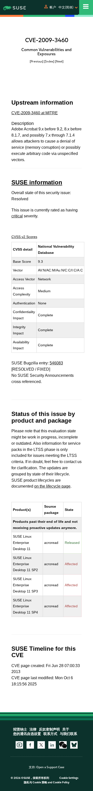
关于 (65, 729)
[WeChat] (63, 745)
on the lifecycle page (52, 486)
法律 (33, 729)
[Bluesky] (74, 745)
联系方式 (50, 734)
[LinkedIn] (52, 745)
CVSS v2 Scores (24, 237)
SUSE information (36, 182)
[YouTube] (19, 745)
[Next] (59, 61)
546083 (56, 363)
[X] (41, 745)
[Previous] (36, 61)
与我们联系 (68, 734)
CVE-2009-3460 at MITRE (34, 113)
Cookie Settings (68, 778)
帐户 (53, 7)
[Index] (49, 61)
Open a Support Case (50, 767)
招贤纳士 (20, 729)
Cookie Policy (61, 782)
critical (17, 216)
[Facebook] (30, 745)
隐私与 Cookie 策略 (35, 782)
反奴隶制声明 (49, 729)
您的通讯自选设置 (27, 734)
